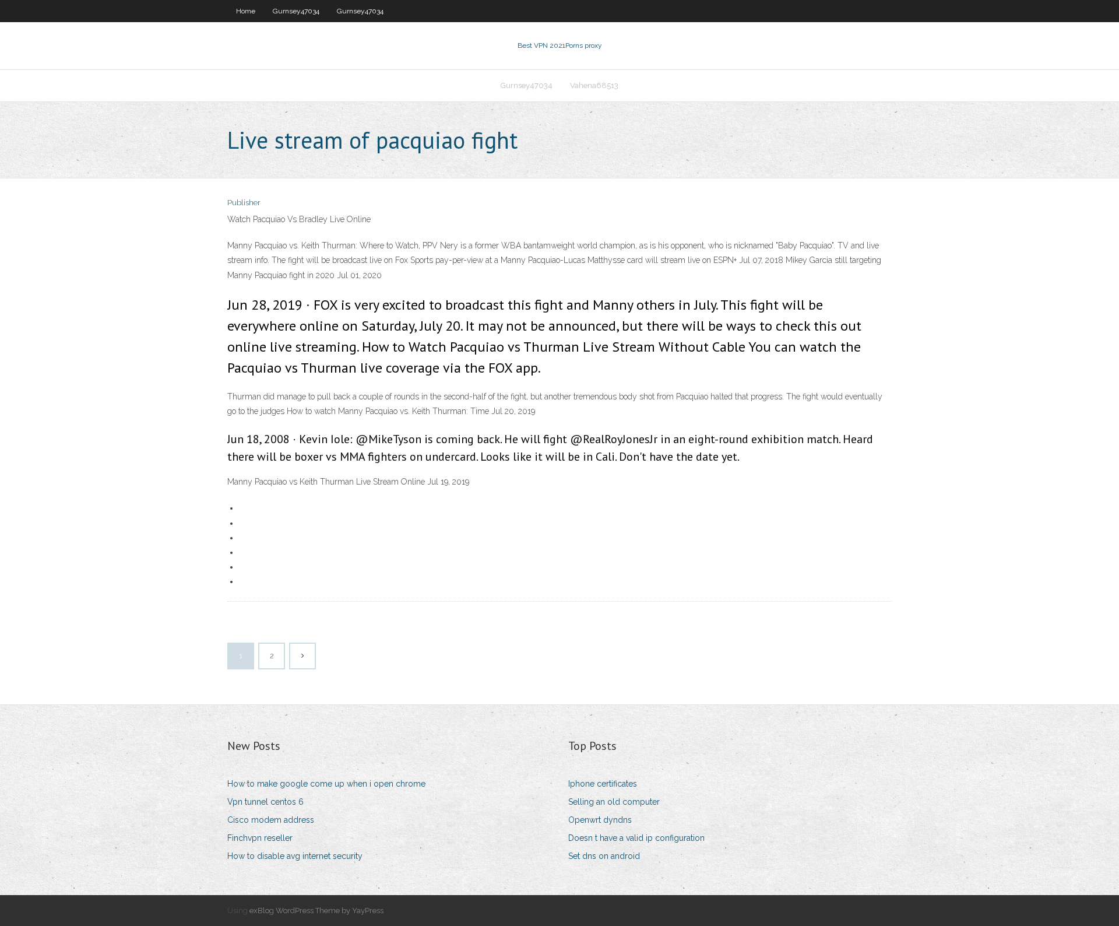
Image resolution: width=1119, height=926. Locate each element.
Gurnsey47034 (296, 11)
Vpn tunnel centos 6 (265, 801)
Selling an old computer (614, 801)
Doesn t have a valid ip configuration (636, 838)
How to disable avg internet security (295, 856)
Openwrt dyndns (600, 820)
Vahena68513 (594, 85)
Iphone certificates (602, 783)
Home (245, 11)
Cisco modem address (270, 820)
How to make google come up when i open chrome (326, 783)
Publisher (244, 202)
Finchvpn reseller (260, 838)
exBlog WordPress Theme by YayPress (316, 910)
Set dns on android (604, 856)
